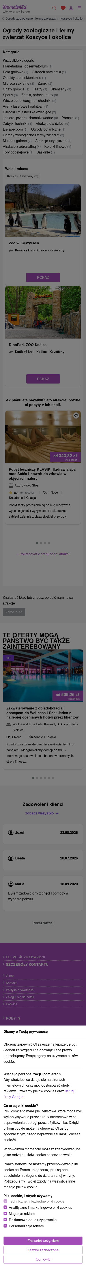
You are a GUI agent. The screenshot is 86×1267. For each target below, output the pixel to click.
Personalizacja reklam (26, 1225)
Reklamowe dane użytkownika (33, 1219)
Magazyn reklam (22, 1213)
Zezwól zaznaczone (43, 1249)
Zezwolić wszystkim (43, 1240)
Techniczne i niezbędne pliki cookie (36, 1201)
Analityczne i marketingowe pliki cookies (40, 1207)
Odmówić (43, 1259)
